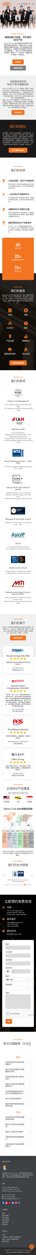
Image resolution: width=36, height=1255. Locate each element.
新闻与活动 (5, 1241)
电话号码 (9, 968)
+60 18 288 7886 (9, 1197)
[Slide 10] (27, 885)
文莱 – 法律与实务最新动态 (10, 1239)
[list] (18, 799)
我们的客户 (5, 1222)
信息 (7, 993)
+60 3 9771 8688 (9, 1195)
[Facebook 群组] (19, 1203)
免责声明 (27, 1252)
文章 (3, 1235)
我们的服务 (5, 1218)
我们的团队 (5, 1215)
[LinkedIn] (24, 4)
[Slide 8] (21, 885)
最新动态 (5, 1224)
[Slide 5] (15, 885)
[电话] (17, 4)
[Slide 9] (24, 885)
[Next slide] (32, 875)
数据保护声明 (20, 1252)
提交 (8, 1021)
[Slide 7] (19, 885)
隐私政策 (14, 1252)
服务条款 (8, 1252)
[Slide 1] (5, 885)
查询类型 (9, 984)
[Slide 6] (17, 885)
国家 (7, 976)
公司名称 (9, 952)
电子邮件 (9, 960)
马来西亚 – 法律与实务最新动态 (11, 1237)
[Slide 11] (30, 885)
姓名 (7, 944)
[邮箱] (19, 4)
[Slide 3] (10, 885)
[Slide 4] (12, 885)
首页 (3, 1213)
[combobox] (8, 971)
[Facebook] (21, 4)
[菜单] (29, 4)
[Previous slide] (4, 875)
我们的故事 (5, 1220)
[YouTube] (10, 1203)
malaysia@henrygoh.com (11, 1198)
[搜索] (33, 4)
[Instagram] (6, 1203)
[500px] (26, 4)
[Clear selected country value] (27, 979)
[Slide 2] (8, 885)
